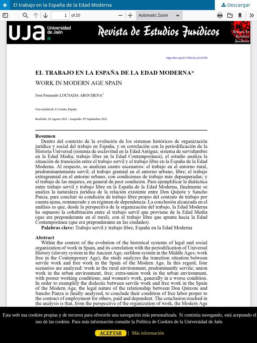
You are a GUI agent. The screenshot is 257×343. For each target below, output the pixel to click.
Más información (148, 333)
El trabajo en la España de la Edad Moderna (62, 5)
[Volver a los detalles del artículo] (5, 5)
